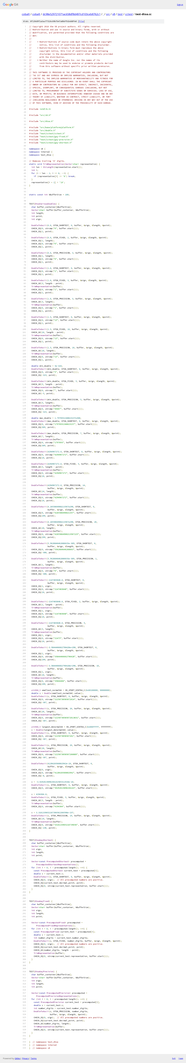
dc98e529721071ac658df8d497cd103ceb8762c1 (72, 14)
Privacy (25, 1058)
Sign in (180, 4)
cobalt (26, 14)
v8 (113, 14)
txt (174, 1058)
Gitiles (17, 1058)
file (81, 21)
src (108, 14)
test (120, 14)
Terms (34, 1058)
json (180, 1058)
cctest (129, 14)
